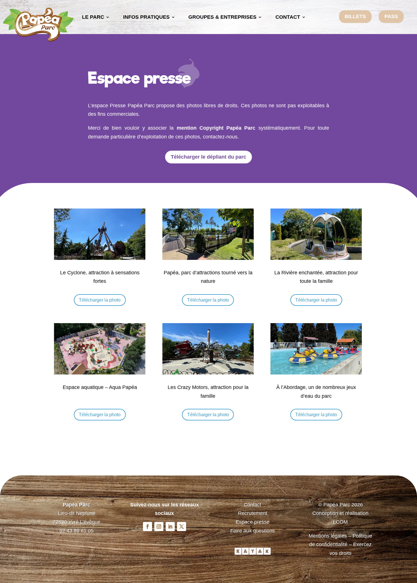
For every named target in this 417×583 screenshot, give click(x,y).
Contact (287, 17)
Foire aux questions (252, 531)
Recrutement (252, 513)
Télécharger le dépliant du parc (208, 157)
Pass (391, 16)
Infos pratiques (146, 17)
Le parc (93, 17)
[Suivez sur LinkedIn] (170, 526)
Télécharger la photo (100, 300)
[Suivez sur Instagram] (158, 526)
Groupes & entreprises (222, 17)
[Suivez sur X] (181, 526)
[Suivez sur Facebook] (147, 526)
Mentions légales (328, 536)
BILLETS (355, 16)
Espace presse (252, 522)
